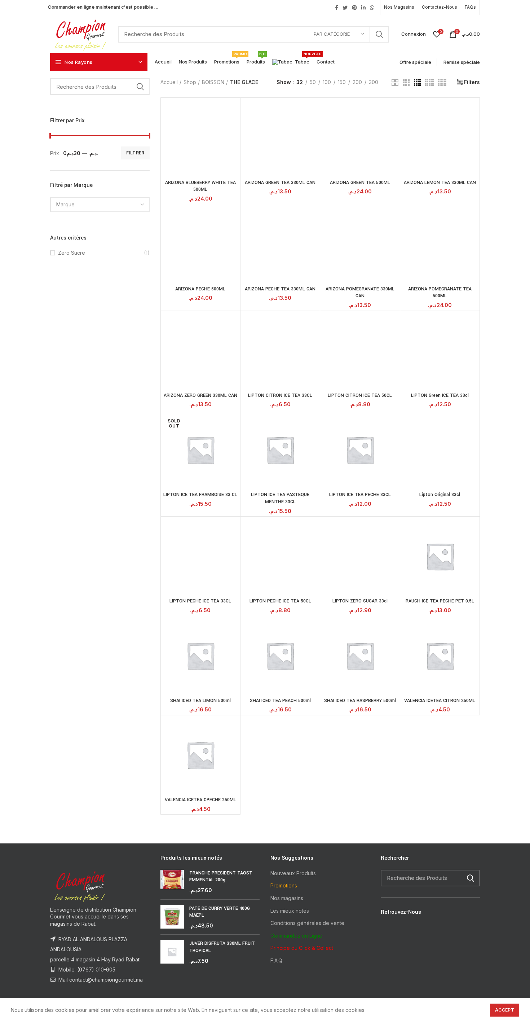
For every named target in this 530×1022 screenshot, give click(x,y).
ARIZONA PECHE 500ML (200, 289)
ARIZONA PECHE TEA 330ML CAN (280, 289)
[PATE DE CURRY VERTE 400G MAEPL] (172, 917)
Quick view (233, 111)
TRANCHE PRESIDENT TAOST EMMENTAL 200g (220, 876)
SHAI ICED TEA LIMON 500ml (200, 700)
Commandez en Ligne (296, 936)
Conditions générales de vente (307, 923)
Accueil (169, 82)
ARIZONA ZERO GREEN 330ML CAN (200, 395)
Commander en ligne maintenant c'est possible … (103, 7)
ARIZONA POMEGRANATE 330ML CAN (360, 292)
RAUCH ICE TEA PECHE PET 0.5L (440, 601)
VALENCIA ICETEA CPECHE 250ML (200, 800)
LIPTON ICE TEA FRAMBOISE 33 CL (200, 494)
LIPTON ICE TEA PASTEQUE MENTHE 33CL (280, 498)
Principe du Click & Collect (301, 948)
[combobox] (100, 204)
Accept (504, 1010)
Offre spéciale (414, 62)
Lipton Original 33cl (439, 494)
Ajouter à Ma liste (233, 127)
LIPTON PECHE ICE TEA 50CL (280, 601)
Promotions (283, 885)
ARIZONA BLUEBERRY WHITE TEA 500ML (200, 186)
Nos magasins (286, 898)
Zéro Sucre (71, 253)
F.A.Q (276, 960)
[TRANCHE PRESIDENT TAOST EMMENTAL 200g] (172, 882)
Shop (190, 82)
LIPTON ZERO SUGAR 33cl (360, 601)
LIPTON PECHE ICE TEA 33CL (200, 601)
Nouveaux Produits (293, 873)
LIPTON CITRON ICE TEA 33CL (280, 395)
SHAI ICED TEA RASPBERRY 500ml (360, 700)
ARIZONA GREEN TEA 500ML (360, 182)
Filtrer (135, 152)
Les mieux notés (289, 911)
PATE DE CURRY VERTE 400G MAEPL (219, 912)
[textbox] (65, 204)
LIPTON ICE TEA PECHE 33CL (360, 494)
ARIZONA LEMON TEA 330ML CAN (440, 182)
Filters (472, 82)
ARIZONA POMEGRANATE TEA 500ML (440, 292)
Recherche (379, 34)
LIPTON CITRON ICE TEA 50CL (360, 395)
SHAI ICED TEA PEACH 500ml (280, 700)
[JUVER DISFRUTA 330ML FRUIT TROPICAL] (172, 952)
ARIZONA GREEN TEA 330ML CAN (280, 182)
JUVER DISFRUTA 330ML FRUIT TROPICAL (222, 947)
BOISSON (213, 82)
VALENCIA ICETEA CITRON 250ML (439, 700)
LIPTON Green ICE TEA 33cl (440, 395)
